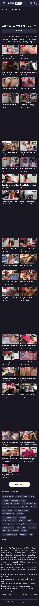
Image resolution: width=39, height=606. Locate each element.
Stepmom (23, 517)
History (22, 597)
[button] (4, 3)
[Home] (15, 3)
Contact (34, 594)
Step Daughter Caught (29, 503)
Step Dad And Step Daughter (11, 503)
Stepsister (5, 500)
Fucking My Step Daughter (10, 531)
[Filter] (35, 26)
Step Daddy (23, 534)
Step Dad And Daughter (22, 510)
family (20, 42)
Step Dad (20, 514)
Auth (30, 597)
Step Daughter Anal (8, 524)
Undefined (6, 507)
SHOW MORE (19, 484)
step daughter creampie (13, 36)
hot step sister (10, 42)
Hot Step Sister (21, 524)
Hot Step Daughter (21, 497)
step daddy (29, 36)
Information (6, 594)
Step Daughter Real (8, 514)
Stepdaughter (32, 527)
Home (6, 9)
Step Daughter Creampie (10, 517)
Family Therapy (7, 510)
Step (31, 534)
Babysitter (24, 531)
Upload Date (8, 31)
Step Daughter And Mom (18, 500)
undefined (23, 39)
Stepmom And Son (8, 497)
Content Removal (21, 594)
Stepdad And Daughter (9, 520)
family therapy (32, 39)
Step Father (15, 507)
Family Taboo (21, 527)
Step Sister (24, 507)
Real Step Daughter (8, 527)
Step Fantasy (32, 524)
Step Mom (22, 520)
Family (30, 520)
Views (31, 31)
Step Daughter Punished (10, 534)
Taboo (32, 497)
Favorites (12, 597)
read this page (26, 586)
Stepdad (33, 507)
